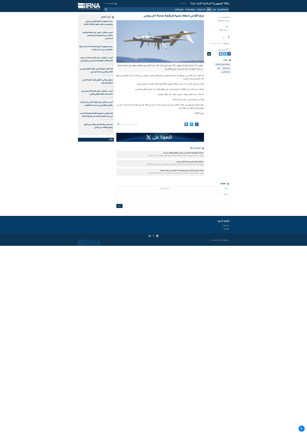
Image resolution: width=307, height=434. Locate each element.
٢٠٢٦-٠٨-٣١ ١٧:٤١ (106, 120)
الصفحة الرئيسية (223, 9)
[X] (153, 236)
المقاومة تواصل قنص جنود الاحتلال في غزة (190, 162)
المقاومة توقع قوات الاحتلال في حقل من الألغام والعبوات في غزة (183, 153)
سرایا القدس (226, 72)
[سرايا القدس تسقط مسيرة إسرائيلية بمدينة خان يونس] (160, 41)
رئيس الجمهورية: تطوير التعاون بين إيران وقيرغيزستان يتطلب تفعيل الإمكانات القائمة (98, 23)
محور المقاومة (223, 30)
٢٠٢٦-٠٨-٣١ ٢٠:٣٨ (106, 28)
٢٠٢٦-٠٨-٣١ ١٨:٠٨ (106, 97)
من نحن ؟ (226, 225)
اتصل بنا (226, 229)
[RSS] (149, 236)
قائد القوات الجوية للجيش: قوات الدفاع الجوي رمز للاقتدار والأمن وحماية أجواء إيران (96, 70)
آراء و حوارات (201, 9)
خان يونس (226, 68)
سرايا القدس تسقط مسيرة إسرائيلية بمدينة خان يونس (174, 15)
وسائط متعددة (190, 9)
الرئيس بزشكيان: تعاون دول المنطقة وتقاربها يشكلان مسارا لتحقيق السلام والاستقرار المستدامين (98, 35)
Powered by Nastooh (218, 240)
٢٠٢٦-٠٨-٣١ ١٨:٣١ (106, 86)
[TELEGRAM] (157, 236)
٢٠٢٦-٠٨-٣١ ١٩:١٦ (106, 64)
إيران (214, 9)
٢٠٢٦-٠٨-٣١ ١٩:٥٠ (106, 53)
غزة (219, 68)
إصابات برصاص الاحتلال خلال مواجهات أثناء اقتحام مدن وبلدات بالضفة (181, 170)
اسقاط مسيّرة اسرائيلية (223, 64)
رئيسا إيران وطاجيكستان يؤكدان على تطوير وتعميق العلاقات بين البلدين (98, 126)
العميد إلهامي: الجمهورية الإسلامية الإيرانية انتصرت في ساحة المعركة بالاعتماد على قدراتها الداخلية (96, 115)
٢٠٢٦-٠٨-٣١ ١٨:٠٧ (106, 109)
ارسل (119, 206)
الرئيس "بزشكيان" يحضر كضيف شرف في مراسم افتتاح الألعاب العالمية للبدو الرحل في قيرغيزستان (96, 59)
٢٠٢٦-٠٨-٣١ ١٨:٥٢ (106, 75)
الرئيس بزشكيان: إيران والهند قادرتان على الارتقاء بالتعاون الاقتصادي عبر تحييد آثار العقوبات (96, 104)
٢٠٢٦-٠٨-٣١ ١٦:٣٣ (106, 131)
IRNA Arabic (210, 3)
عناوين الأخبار (179, 9)
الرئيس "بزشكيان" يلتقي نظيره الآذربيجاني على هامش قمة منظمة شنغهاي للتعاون (97, 93)
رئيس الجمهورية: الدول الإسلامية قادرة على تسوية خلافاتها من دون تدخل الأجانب (96, 48)
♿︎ (301, 428)
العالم (208, 9)
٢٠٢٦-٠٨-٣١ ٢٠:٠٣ (106, 42)
